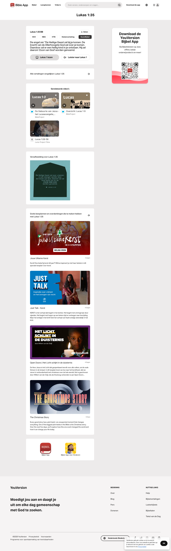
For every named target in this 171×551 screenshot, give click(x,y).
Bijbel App (45, 455)
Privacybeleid (34, 537)
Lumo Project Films (42, 142)
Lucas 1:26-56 (44, 139)
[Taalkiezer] (146, 5)
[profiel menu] (156, 5)
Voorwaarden (46, 537)
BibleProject (39, 117)
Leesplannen (46, 5)
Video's (58, 5)
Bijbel (34, 5)
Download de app (133, 5)
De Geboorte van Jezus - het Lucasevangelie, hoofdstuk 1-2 (47, 113)
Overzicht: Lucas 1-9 (78, 111)
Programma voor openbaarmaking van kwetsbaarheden (31, 539)
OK (164, 543)
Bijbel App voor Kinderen (70, 455)
